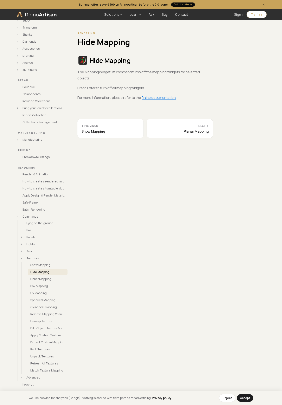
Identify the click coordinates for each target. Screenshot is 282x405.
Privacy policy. (162, 398)
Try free (256, 14)
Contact (181, 14)
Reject (227, 398)
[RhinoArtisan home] (36, 14)
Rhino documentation (159, 97)
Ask (151, 14)
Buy (165, 14)
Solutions (111, 14)
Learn (134, 14)
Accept (245, 398)
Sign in (239, 14)
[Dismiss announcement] (264, 4)
